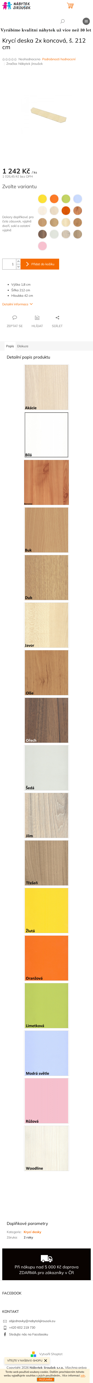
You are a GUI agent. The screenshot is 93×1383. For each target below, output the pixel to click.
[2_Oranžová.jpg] (46, 958)
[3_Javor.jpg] (46, 625)
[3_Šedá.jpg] (46, 767)
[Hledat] (62, 21)
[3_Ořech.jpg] (46, 720)
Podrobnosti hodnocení (58, 59)
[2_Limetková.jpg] (46, 1005)
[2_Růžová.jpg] (46, 1100)
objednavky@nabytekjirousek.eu (32, 1321)
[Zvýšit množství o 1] (18, 261)
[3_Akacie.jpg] (46, 387)
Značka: (24, 64)
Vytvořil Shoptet (51, 1354)
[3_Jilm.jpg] (46, 815)
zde (83, 1375)
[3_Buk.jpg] (46, 530)
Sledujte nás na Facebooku (28, 1334)
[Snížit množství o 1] (18, 266)
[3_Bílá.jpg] (46, 434)
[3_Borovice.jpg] (46, 482)
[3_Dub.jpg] (46, 577)
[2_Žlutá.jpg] (46, 910)
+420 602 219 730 (22, 1327)
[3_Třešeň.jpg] (46, 862)
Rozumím (45, 1379)
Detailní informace (15, 304)
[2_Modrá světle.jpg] (46, 1053)
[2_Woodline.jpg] (46, 1148)
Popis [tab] (10, 346)
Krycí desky (32, 1232)
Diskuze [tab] (22, 346)
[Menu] (86, 21)
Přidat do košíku (42, 264)
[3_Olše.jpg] (46, 672)
